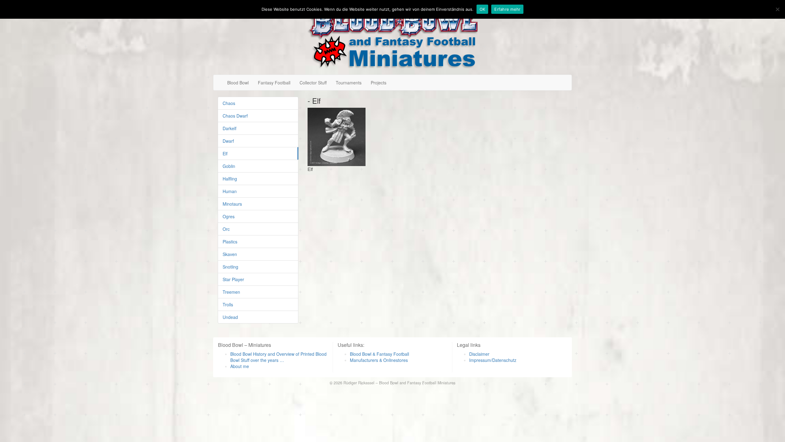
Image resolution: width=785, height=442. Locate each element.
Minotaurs (232, 204)
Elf (225, 153)
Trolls (228, 304)
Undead (230, 317)
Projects (378, 82)
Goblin (229, 166)
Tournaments (349, 82)
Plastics (230, 241)
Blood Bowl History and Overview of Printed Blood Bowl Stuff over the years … (278, 357)
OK (482, 9)
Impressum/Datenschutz (492, 360)
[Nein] (777, 9)
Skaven (230, 254)
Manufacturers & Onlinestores (379, 360)
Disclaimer (479, 354)
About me (239, 366)
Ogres (229, 216)
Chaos (229, 103)
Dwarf (228, 141)
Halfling (230, 179)
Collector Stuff (313, 82)
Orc (226, 229)
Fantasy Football (274, 82)
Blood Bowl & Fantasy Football (379, 354)
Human (230, 191)
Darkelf (229, 128)
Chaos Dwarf (235, 116)
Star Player (233, 279)
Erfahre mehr (507, 9)
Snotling (230, 267)
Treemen (231, 292)
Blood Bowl (238, 82)
